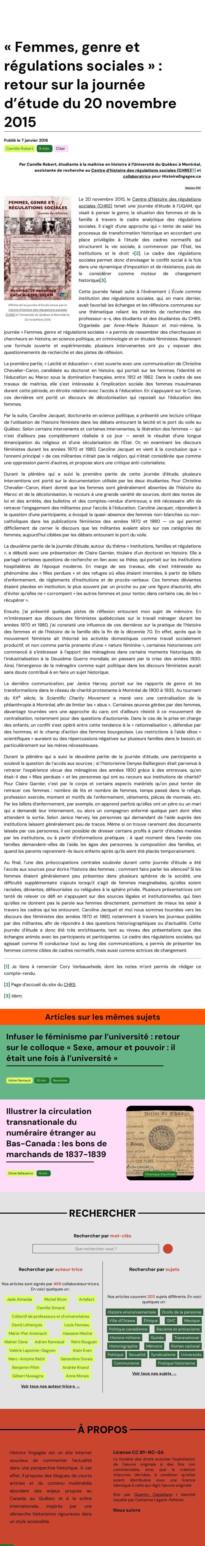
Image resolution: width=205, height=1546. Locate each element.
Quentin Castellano (153, 1494)
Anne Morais (77, 1376)
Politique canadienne (128, 1329)
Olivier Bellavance (20, 1173)
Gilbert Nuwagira (27, 1376)
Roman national (185, 1346)
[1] (193, 170)
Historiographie (123, 1346)
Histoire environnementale (132, 1312)
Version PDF (193, 187)
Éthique (151, 1320)
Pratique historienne (176, 1363)
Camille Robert (19, 148)
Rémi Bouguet (84, 1342)
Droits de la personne (181, 1312)
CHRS (69, 985)
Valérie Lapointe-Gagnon (32, 1350)
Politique (116, 1354)
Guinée (157, 1337)
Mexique (192, 1320)
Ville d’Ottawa (122, 1320)
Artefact (86, 1299)
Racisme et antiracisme (178, 1329)
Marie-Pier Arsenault (28, 1333)
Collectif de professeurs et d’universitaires (50, 1316)
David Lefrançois (27, 1325)
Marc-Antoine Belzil (26, 1359)
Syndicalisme (163, 1354)
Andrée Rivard (75, 1367)
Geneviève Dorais (76, 1359)
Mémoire (154, 1346)
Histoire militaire (125, 1337)
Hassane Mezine (77, 1333)
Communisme (126, 1363)
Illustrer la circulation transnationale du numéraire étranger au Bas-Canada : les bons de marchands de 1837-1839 (56, 1133)
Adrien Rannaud (19, 1080)
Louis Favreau (76, 1325)
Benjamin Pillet (25, 1367)
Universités (191, 1354)
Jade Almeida (19, 1299)
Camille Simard (50, 1307)
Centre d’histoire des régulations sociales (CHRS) (141, 170)
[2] (137, 253)
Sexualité (137, 1354)
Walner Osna (16, 1342)
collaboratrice (137, 176)
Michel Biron (55, 1299)
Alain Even (82, 1350)
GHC (171, 1320)
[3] (103, 280)
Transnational (186, 1337)
